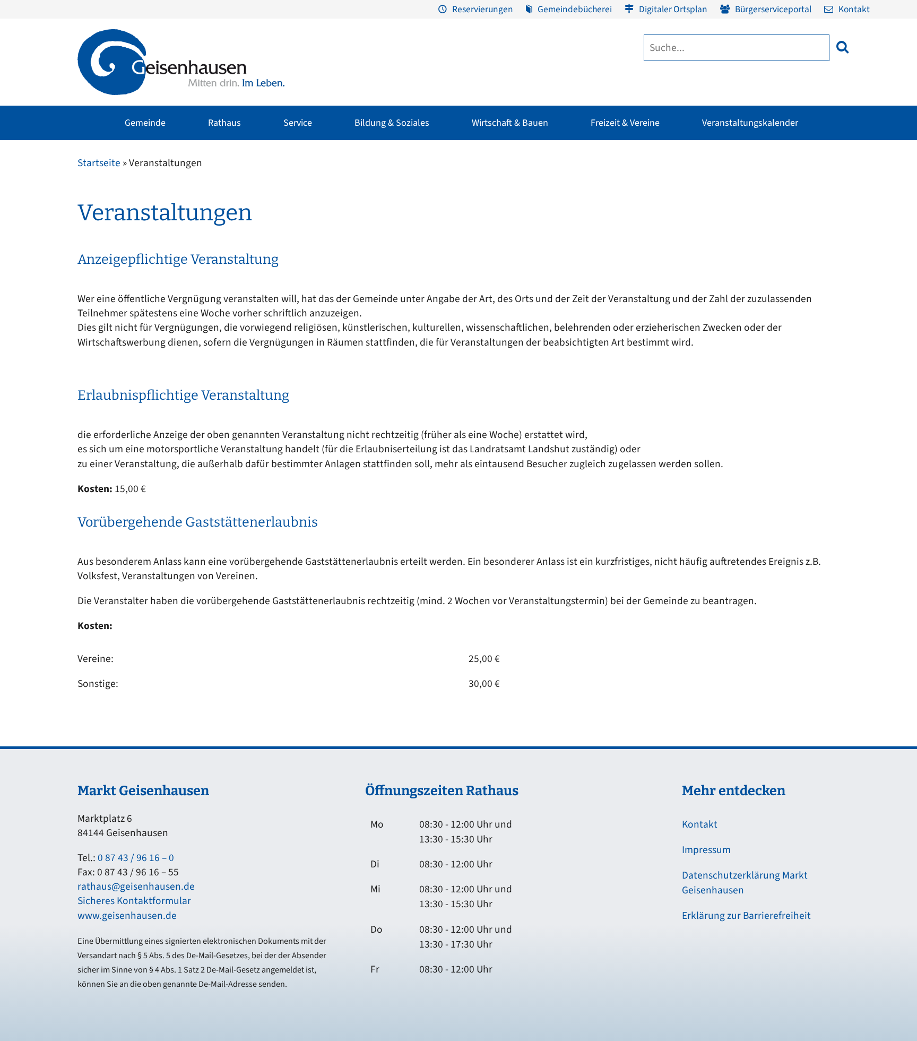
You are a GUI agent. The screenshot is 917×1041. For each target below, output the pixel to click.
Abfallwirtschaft (823, 187)
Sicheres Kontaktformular (134, 900)
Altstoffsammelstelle (832, 228)
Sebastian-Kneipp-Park (641, 221)
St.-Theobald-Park (633, 241)
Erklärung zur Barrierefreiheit (746, 915)
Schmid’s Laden (496, 207)
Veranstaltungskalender (750, 123)
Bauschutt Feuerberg (832, 248)
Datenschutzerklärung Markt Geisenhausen (745, 883)
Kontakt (854, 9)
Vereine (217, 228)
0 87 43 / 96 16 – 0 (136, 857)
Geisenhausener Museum (378, 187)
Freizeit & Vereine (625, 123)
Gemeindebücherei (575, 9)
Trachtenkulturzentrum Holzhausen (508, 233)
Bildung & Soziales (391, 123)
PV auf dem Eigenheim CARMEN (327, 248)
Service (297, 123)
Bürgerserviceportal (773, 9)
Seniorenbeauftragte (703, 248)
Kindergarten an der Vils (444, 288)
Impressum (706, 849)
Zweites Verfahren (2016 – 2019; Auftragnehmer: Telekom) (390, 225)
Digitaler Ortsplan (673, 9)
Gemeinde (145, 123)
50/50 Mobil (688, 268)
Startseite (98, 163)
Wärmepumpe (297, 300)
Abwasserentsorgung (832, 207)
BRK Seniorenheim (700, 187)
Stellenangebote (99, 288)
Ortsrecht (86, 268)
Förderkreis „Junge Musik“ (514, 187)
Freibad (217, 187)
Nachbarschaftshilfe (702, 228)
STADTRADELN (229, 248)
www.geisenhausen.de (127, 915)
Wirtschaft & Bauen (510, 123)
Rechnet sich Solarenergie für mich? (322, 274)
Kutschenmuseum (366, 207)
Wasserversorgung (827, 288)
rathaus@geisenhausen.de (136, 886)
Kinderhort (421, 328)
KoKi (676, 207)
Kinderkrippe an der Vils (444, 308)
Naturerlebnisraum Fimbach (650, 201)
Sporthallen (224, 207)
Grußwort (87, 187)
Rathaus (224, 123)
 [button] (842, 47)
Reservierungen (482, 9)
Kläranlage (815, 268)
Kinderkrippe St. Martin (442, 268)
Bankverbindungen (103, 308)
